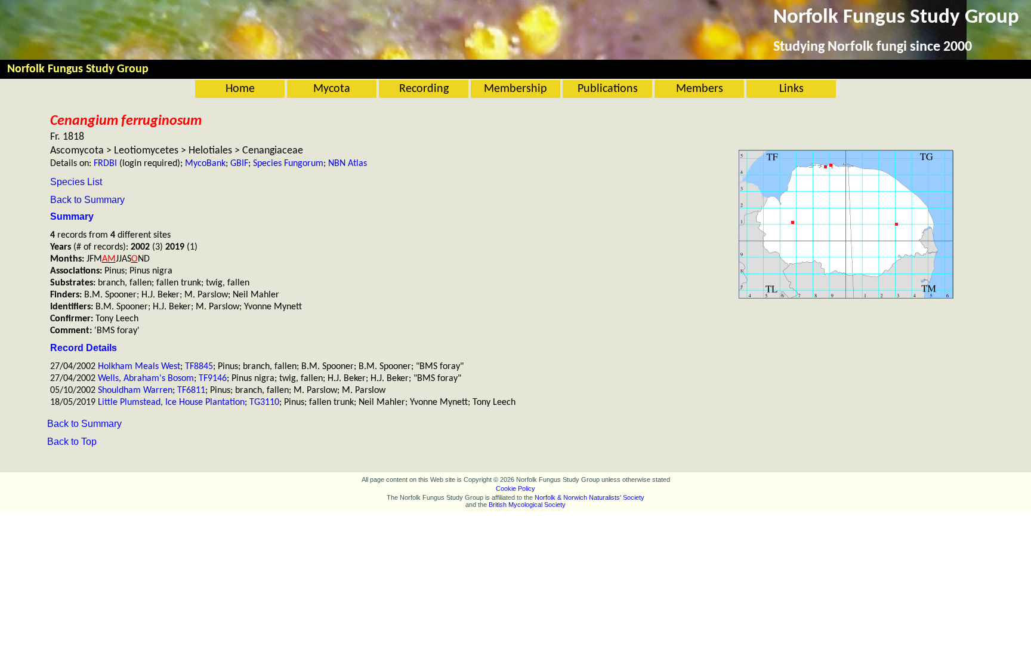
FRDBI (105, 163)
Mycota (331, 89)
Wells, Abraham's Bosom (146, 378)
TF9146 (213, 378)
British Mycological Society (527, 504)
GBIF (239, 163)
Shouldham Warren (135, 390)
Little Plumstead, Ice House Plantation (171, 402)
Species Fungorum (288, 163)
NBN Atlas (347, 163)
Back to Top (72, 442)
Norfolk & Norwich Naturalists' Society (589, 497)
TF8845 (199, 366)
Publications (608, 89)
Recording (424, 89)
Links (791, 89)
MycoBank (205, 163)
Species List (76, 182)
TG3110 (264, 402)
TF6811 (191, 390)
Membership (515, 89)
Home (240, 89)
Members (699, 89)
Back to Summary (87, 200)
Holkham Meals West (139, 366)
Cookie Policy (515, 488)
